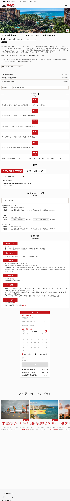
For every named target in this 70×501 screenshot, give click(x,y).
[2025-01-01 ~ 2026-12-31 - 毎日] (12, 66)
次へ (35, 365)
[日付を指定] (35, 360)
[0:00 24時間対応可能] (14, 176)
